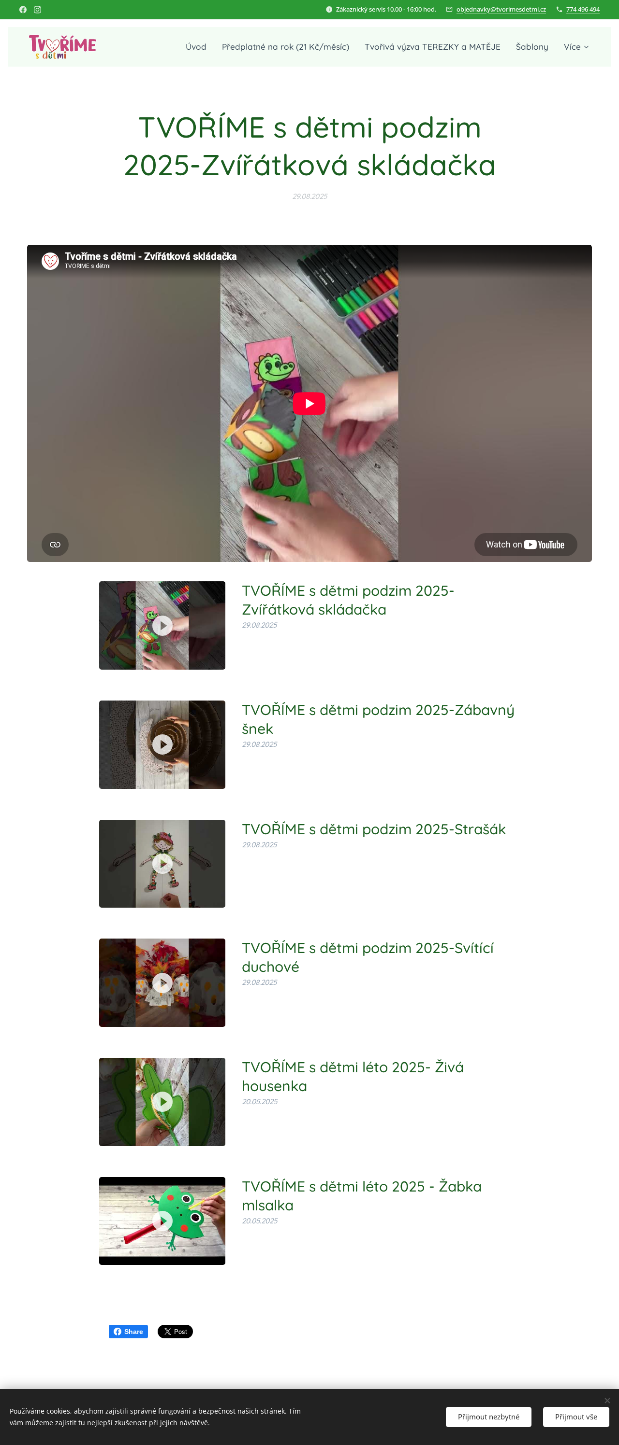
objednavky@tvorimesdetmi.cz (501, 9)
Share (133, 1331)
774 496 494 (583, 9)
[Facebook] (23, 9)
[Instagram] (37, 9)
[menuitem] (198, 47)
